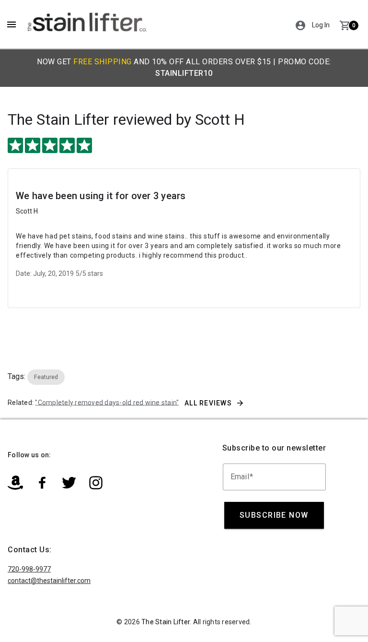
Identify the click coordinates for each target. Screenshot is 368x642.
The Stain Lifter (58, 119)
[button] (300, 24)
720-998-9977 (29, 569)
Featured (46, 376)
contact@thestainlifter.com (49, 580)
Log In (321, 25)
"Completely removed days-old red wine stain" (107, 402)
